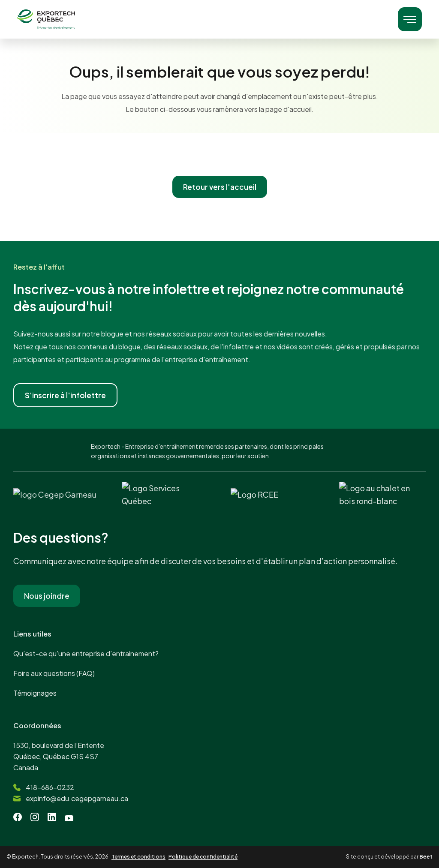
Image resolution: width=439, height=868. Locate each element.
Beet (426, 856)
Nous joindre (46, 596)
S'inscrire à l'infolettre (65, 395)
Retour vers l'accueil (219, 187)
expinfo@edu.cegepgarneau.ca (77, 798)
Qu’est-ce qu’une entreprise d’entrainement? (86, 653)
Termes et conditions (138, 856)
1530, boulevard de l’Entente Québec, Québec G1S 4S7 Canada (58, 756)
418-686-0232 (50, 787)
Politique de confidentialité (203, 856)
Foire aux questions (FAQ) (54, 673)
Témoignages (35, 692)
